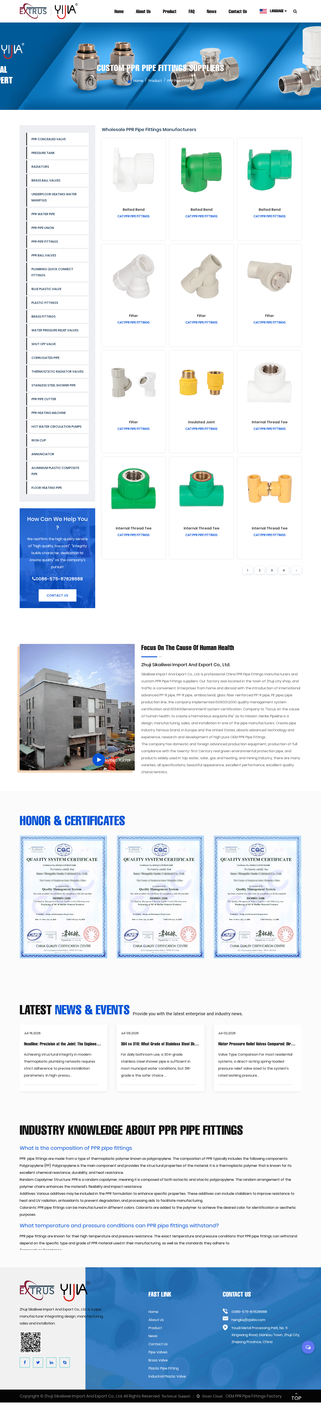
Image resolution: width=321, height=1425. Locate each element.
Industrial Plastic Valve (167, 1376)
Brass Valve (158, 1360)
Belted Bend (134, 209)
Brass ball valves (45, 180)
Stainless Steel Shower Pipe (53, 385)
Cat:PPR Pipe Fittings (133, 216)
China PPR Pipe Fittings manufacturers (258, 674)
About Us (143, 11)
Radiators (40, 166)
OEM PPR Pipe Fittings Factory (254, 1396)
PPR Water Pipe (43, 214)
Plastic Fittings (44, 303)
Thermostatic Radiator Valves (57, 371)
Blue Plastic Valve (46, 289)
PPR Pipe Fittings (44, 241)
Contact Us (238, 11)
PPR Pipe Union (42, 228)
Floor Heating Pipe (46, 488)
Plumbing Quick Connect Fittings (52, 272)
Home (119, 11)
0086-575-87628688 (59, 579)
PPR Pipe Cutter (43, 399)
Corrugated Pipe (45, 358)
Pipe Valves (157, 1352)
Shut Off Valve (43, 344)
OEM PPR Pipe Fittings (248, 737)
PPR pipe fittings (33, 1158)
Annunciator (42, 454)
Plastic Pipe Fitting (163, 1368)
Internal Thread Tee (269, 422)
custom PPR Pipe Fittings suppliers (169, 681)
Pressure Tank (43, 153)
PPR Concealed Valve (48, 139)
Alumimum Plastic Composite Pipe (55, 471)
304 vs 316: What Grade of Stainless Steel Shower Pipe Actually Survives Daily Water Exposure (199, 1043)
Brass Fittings (43, 316)
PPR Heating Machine (48, 413)
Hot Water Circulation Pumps (56, 426)
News (211, 11)
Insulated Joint (201, 422)
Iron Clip (38, 440)
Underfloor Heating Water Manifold (54, 197)
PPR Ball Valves (43, 255)
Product (169, 11)
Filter (133, 315)
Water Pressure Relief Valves (54, 330)
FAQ (192, 11)
